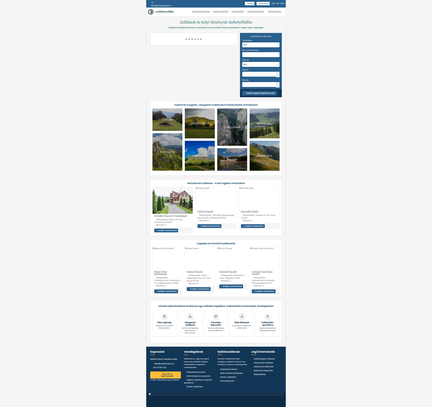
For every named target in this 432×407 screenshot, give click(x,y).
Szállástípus (247, 40)
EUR (273, 3)
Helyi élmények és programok (198, 376)
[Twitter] (152, 2)
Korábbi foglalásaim (194, 387)
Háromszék (167, 152)
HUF (277, 3)
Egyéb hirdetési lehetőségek (231, 373)
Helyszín (245, 60)
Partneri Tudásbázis (228, 377)
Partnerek (274, 11)
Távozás (245, 80)
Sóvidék (232, 159)
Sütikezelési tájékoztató (263, 370)
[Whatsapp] (159, 2)
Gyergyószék (232, 127)
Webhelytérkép (259, 374)
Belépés (251, 3)
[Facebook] (148, 2)
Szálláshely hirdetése (228, 369)
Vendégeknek (255, 11)
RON (282, 3)
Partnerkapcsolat (227, 381)
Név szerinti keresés (250, 50)
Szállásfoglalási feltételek (264, 359)
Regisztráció (264, 3)
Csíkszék (167, 120)
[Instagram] (156, 2)
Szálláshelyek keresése (195, 372)
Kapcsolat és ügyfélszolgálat (167, 375)
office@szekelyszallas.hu (161, 6)
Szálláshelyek (201, 11)
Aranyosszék (199, 156)
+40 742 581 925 (159, 367)
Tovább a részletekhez (167, 230)
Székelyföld (220, 11)
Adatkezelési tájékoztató (263, 367)
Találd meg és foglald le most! (260, 93)
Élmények (238, 11)
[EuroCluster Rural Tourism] (216, 398)
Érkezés (245, 70)
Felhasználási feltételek (263, 363)
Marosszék (264, 123)
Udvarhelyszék (199, 123)
